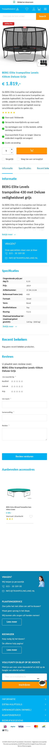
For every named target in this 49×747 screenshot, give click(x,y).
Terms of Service (22, 746)
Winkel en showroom (25, 2)
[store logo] (8, 9)
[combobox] (18, 16)
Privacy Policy (39, 744)
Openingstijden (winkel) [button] (16, 710)
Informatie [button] (9, 699)
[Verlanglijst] (27, 9)
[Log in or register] (34, 9)
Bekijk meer (8, 327)
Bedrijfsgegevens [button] (12, 720)
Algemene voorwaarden (39, 742)
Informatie (7, 168)
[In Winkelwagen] (31, 151)
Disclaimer (27, 742)
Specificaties (25, 168)
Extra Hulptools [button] (12, 704)
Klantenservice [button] (11, 715)
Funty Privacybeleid (17, 742)
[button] (31, 517)
